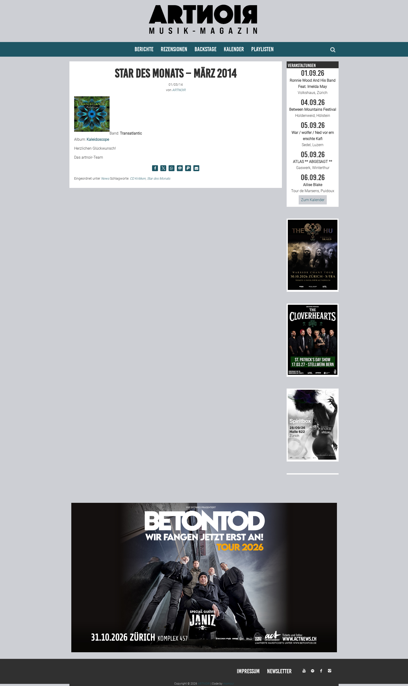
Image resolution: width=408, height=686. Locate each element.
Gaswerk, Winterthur (312, 160)
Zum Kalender (312, 200)
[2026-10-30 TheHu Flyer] (312, 288)
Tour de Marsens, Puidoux (312, 183)
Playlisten (262, 49)
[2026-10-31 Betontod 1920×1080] (204, 651)
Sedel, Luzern (313, 134)
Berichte (144, 49)
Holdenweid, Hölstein (312, 108)
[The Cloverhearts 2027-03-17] (312, 373)
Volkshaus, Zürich (313, 82)
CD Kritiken (138, 178)
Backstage (206, 49)
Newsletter (279, 671)
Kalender (234, 49)
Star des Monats (158, 178)
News (105, 178)
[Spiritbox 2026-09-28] (312, 458)
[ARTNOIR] (204, 36)
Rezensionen (174, 49)
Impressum (248, 671)
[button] (155, 168)
